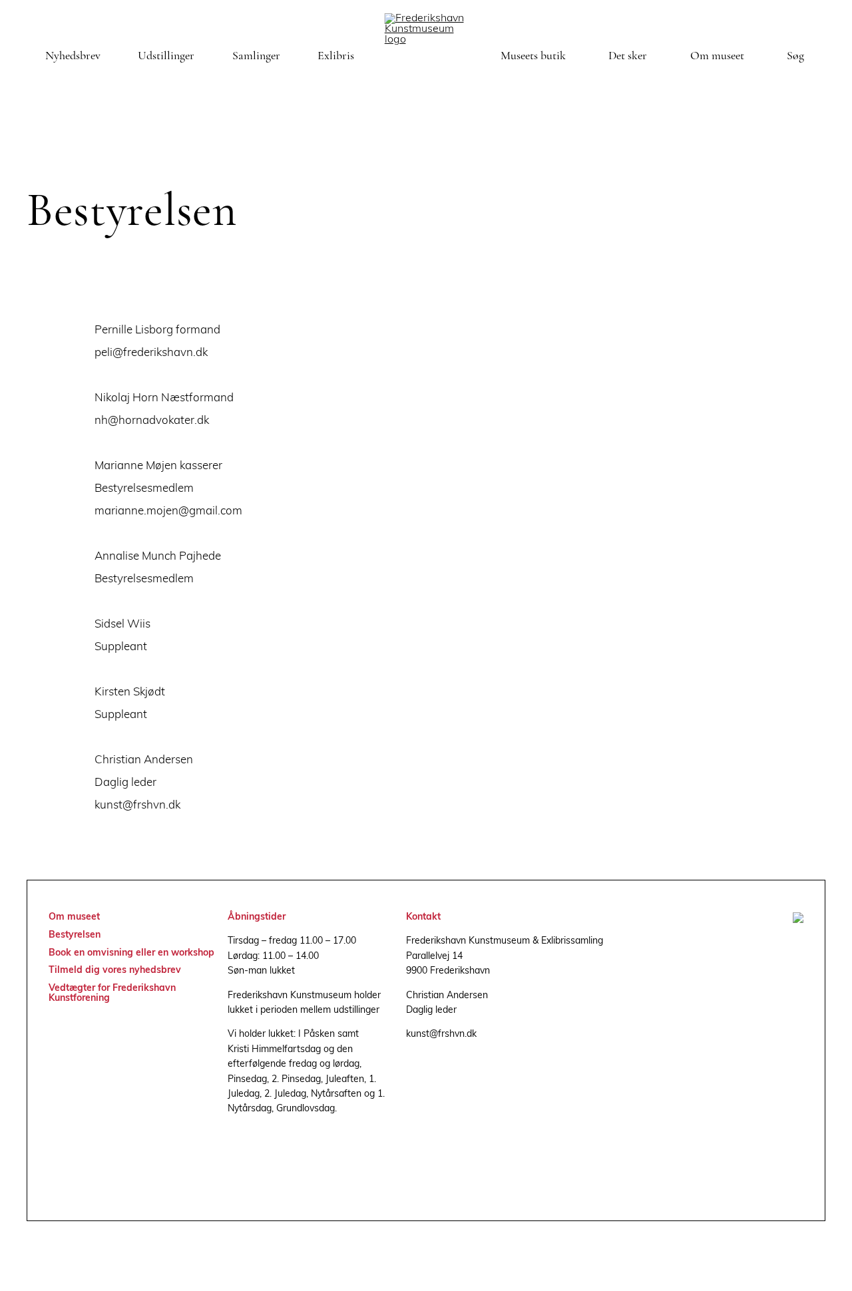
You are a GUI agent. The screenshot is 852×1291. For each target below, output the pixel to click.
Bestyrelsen (75, 935)
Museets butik (533, 57)
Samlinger (256, 57)
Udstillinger (166, 57)
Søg (795, 57)
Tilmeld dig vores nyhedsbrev (115, 971)
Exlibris (336, 57)
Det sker (627, 57)
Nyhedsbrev (73, 57)
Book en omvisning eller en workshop (131, 953)
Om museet (717, 57)
